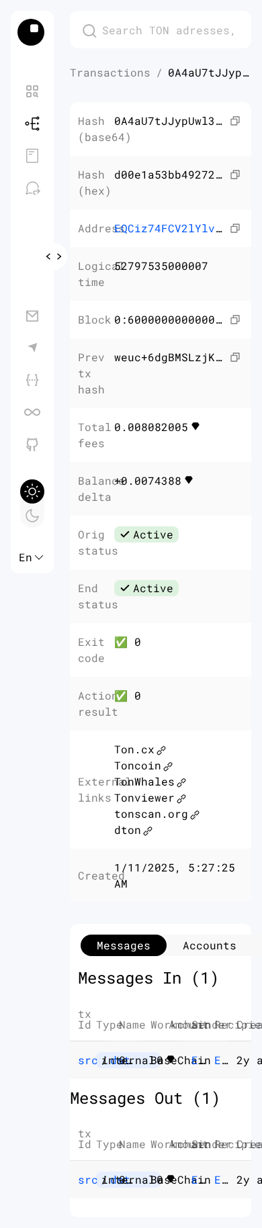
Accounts (209, 945)
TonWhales (144, 781)
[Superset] (32, 412)
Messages (123, 945)
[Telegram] (32, 347)
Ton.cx (134, 749)
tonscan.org (151, 813)
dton (127, 829)
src (88, 1060)
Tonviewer (144, 797)
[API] (32, 380)
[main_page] (32, 32)
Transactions (110, 72)
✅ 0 (127, 641)
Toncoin (137, 765)
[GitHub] (32, 444)
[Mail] (32, 315)
